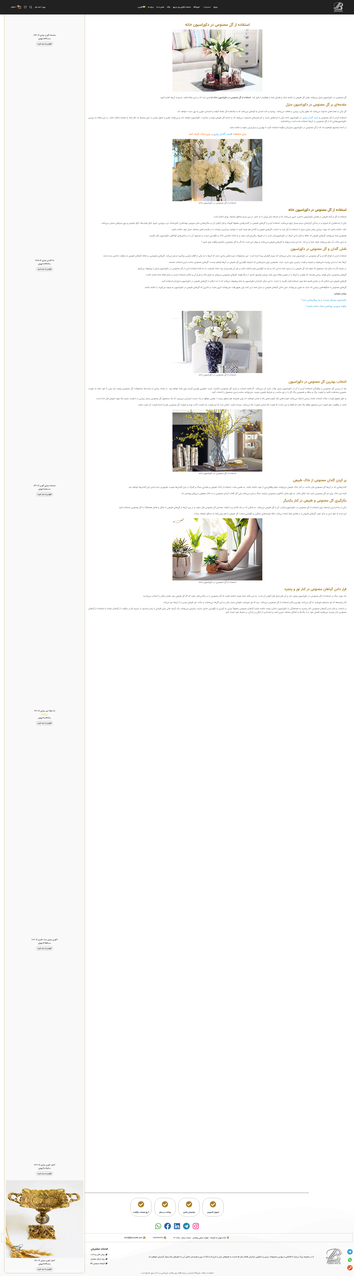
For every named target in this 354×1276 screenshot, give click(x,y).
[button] (44, 43)
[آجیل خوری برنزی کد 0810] (44, 1219)
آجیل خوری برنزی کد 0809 (44, 1164)
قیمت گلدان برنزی (222, 134)
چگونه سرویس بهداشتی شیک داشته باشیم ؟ (326, 306)
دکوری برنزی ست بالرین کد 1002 (45, 939)
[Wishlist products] (25, 7)
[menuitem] (140, 7)
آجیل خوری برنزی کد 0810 (44, 1260)
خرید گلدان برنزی (310, 117)
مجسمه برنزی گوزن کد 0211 (44, 485)
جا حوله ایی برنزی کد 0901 (44, 710)
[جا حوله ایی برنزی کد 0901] (44, 604)
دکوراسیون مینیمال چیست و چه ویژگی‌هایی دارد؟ (323, 300)
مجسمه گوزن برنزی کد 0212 (44, 35)
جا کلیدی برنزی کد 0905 (44, 260)
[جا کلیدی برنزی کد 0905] (44, 154)
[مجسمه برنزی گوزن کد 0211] (44, 379)
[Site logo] (338, 7)
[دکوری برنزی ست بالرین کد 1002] (44, 833)
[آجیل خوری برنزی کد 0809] (44, 1058)
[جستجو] (31, 7)
